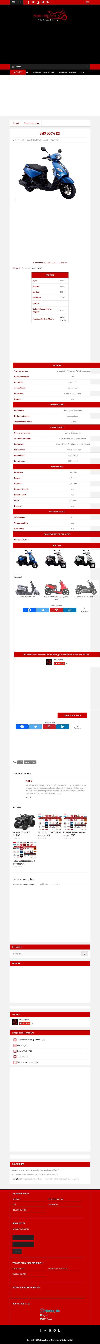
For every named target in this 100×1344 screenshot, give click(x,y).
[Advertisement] (50, 40)
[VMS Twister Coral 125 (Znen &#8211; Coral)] (56, 587)
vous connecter (29, 884)
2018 (20, 762)
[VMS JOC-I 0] (57, 559)
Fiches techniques (31, 123)
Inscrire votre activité (58, 1269)
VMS (46, 140)
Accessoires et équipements (28, 1040)
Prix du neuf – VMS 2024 (40, 72)
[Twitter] (42, 610)
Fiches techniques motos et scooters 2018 (74, 834)
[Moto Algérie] (50, 16)
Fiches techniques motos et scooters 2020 (49, 834)
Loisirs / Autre (23, 1051)
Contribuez (53, 1205)
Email (76, 1179)
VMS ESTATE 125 (27, 597)
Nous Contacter (19, 1210)
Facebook (63, 1179)
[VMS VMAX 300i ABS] (86, 587)
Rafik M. (29, 781)
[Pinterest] (56, 610)
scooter (27, 762)
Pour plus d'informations (22, 1179)
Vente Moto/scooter (25, 1062)
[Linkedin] (69, 610)
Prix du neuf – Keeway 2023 (63, 72)
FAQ (14, 1205)
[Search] (84, 953)
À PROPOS (17, 1199)
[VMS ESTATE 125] (27, 587)
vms (34, 762)
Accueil (16, 123)
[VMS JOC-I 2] (28, 559)
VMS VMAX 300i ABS (86, 597)
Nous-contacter (19, 1274)
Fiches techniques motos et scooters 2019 (24, 862)
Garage (20, 1045)
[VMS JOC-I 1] (86, 559)
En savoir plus (18, 1269)
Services (20, 1057)
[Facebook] (29, 610)
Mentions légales (55, 1199)
